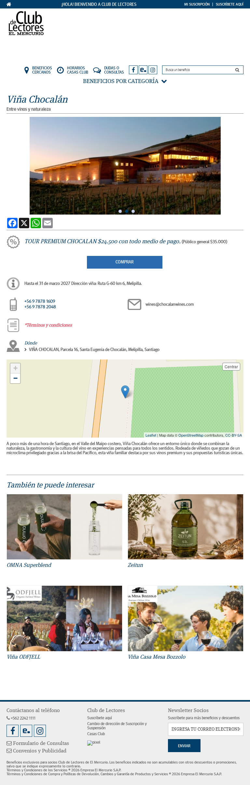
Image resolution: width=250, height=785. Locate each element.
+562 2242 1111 (22, 718)
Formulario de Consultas (40, 743)
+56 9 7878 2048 (40, 307)
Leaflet (151, 435)
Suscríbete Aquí (229, 4)
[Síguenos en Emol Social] (143, 69)
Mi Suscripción (197, 4)
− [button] (15, 378)
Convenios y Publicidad (39, 751)
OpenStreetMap (190, 435)
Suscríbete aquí (99, 718)
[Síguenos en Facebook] (133, 69)
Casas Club (96, 734)
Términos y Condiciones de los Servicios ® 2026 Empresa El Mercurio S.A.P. (64, 770)
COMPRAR (124, 262)
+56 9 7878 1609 (39, 301)
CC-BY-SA (233, 435)
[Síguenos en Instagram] (152, 69)
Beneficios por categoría (122, 81)
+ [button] (15, 368)
